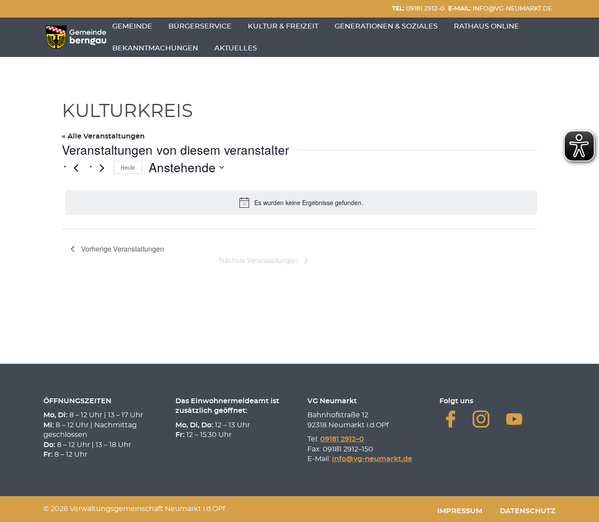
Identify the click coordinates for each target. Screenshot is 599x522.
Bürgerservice (200, 26)
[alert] (301, 202)
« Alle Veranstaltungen (103, 136)
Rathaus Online (486, 26)
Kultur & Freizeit (283, 26)
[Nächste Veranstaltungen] (101, 168)
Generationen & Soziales (386, 26)
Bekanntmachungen (155, 48)
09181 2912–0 (418, 8)
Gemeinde (132, 26)
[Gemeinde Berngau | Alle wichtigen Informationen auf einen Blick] (75, 37)
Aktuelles (235, 48)
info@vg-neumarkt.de (500, 8)
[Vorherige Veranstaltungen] (76, 168)
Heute (128, 167)
